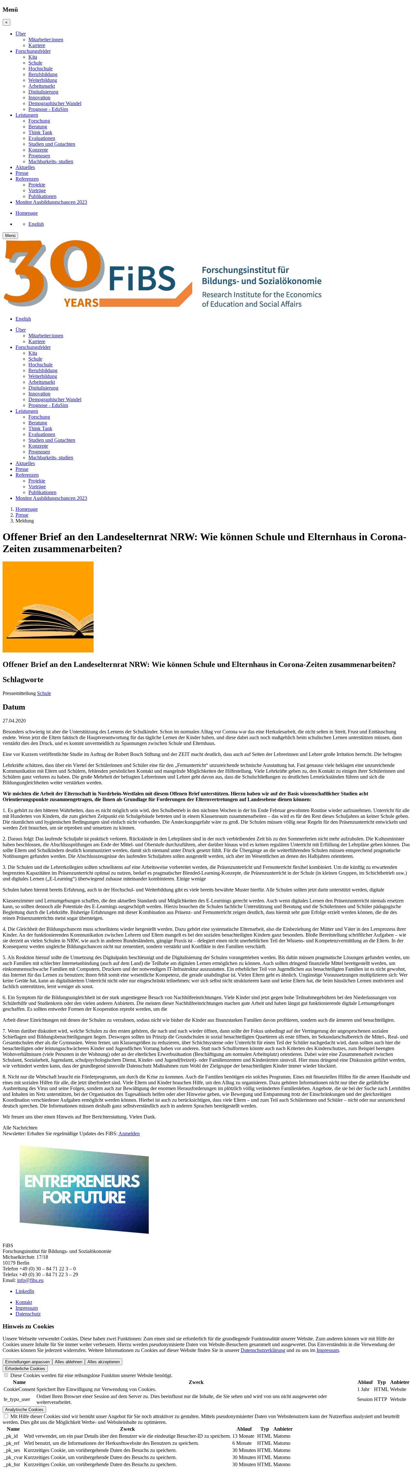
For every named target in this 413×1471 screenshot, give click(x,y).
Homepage (26, 509)
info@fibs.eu (30, 1280)
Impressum (328, 1350)
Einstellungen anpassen (27, 1361)
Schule (44, 693)
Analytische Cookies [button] (24, 1409)
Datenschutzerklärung (263, 1350)
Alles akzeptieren (103, 1361)
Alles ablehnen (68, 1361)
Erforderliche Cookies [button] (25, 1368)
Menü (10, 235)
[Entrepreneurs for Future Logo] (83, 1234)
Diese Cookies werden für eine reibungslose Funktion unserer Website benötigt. (90, 1375)
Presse (21, 515)
